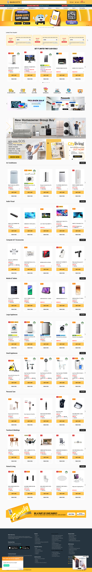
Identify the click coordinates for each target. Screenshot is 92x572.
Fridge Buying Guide (72, 539)
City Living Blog (38, 543)
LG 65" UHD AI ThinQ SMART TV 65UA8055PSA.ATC (49, 223)
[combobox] (44, 2)
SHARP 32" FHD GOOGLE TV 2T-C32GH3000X (80, 223)
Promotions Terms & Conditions (41, 562)
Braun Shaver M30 (59, 411)
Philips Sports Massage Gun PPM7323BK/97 (80, 262)
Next (91, 17)
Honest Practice (55, 554)
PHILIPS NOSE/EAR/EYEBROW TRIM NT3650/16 (48, 413)
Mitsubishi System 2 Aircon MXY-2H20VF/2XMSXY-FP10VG (34, 185)
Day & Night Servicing (56, 556)
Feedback (36, 553)
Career (36, 536)
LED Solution (71, 551)
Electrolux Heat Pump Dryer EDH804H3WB (15, 336)
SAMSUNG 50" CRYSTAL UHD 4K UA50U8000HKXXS (33, 223)
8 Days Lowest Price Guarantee (57, 535)
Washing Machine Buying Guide (74, 540)
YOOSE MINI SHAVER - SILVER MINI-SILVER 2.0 (80, 413)
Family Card (37, 538)
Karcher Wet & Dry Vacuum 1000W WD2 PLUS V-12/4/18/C (18, 375)
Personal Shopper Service (56, 544)
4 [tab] (47, 82)
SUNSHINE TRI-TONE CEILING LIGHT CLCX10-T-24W (65, 486)
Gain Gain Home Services (56, 548)
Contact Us (37, 552)
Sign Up (78, 2)
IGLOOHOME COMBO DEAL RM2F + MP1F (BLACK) (32, 486)
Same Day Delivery (55, 539)
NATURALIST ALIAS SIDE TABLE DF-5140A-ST (16, 450)
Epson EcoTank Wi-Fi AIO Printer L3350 (62, 68)
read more (17, 538)
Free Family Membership (56, 546)
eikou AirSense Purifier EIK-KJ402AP (14, 67)
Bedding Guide (71, 536)
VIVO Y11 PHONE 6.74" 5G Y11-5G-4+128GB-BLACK (33, 298)
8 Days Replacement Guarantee (57, 538)
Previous (1, 17)
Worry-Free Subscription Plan (57, 547)
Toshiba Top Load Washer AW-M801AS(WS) (32, 336)
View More (83, 162)
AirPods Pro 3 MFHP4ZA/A (13, 259)
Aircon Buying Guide (72, 535)
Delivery (36, 559)
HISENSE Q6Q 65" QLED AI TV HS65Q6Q (63, 221)
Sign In (72, 2)
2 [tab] (44, 82)
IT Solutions (71, 547)
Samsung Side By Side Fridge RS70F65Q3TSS (46, 66)
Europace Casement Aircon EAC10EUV (47, 185)
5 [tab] (49, 82)
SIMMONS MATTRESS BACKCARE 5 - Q (47, 450)
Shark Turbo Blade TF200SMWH (61, 373)
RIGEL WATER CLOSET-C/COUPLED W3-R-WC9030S (49, 486)
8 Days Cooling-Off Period (56, 536)
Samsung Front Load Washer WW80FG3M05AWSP (65, 337)
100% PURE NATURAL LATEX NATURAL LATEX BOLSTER (82, 450)
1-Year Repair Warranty (56, 553)
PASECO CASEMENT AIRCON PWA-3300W (79, 185)
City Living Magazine (72, 538)
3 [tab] (46, 82)
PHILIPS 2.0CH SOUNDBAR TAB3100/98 (15, 223)
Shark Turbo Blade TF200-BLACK (29, 373)
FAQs (36, 548)
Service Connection (54, 533)
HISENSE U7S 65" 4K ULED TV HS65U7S (78, 68)
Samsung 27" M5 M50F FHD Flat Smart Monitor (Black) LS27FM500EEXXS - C (30, 66)
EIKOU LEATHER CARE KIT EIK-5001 (14, 486)
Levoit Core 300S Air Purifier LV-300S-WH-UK (80, 373)
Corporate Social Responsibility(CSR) (41, 542)
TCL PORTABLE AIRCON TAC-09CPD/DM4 (63, 185)
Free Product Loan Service (56, 540)
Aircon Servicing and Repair (40, 558)
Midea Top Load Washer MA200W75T (46, 336)
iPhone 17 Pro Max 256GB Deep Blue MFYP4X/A (16, 298)
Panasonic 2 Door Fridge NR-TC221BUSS (79, 337)
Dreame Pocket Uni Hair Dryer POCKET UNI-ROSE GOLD (17, 413)
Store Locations (38, 549)
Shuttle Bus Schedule (39, 551)
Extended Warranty (55, 543)
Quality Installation (55, 552)
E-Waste (36, 561)
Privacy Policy (37, 539)
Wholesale (71, 545)
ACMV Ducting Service (73, 549)
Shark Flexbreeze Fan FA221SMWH (46, 373)
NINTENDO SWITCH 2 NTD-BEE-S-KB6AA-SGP (48, 262)
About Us (37, 535)
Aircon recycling (72, 552)
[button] (19, 72)
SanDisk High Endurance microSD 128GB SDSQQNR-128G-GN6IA (35, 262)
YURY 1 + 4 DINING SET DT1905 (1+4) (30, 450)
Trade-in (53, 542)
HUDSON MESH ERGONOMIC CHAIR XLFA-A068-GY (65, 450)
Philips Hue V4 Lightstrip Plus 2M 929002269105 (80, 486)
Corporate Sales (72, 553)
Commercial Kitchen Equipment (74, 548)
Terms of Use (37, 540)
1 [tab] (42, 82)
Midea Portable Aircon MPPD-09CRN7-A (15, 185)
